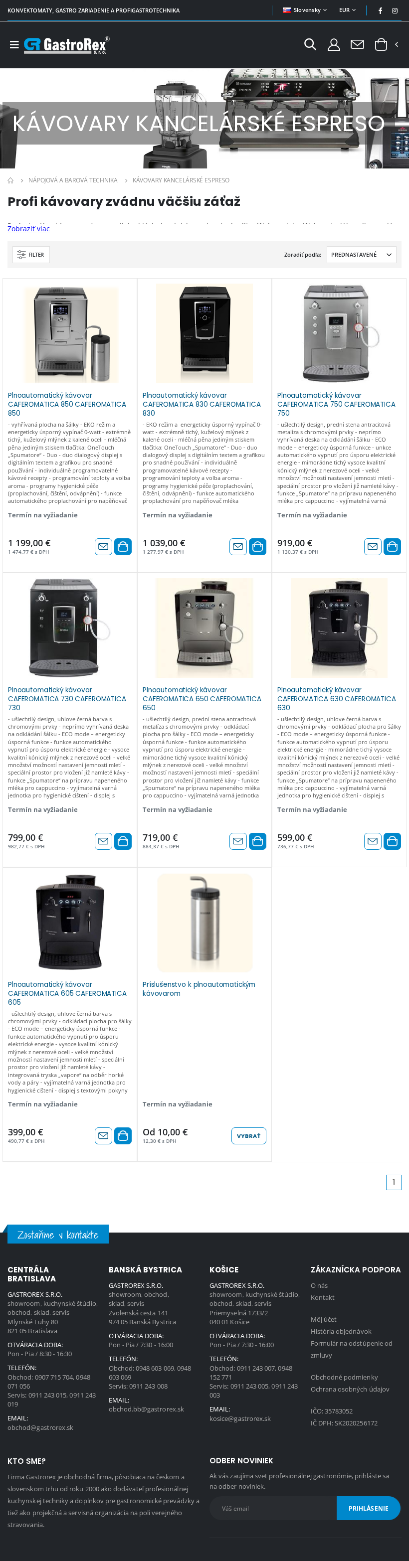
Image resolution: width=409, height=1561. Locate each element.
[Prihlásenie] (334, 44)
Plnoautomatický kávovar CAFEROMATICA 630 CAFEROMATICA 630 (336, 698)
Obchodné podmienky (344, 1377)
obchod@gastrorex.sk (40, 1427)
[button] (310, 45)
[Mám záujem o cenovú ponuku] (103, 546)
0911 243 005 (249, 1386)
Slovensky (307, 9)
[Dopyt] (357, 43)
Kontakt (323, 1297)
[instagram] (395, 10)
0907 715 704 (54, 1377)
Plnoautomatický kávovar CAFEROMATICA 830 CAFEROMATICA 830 (202, 403)
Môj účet (324, 1319)
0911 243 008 (148, 1386)
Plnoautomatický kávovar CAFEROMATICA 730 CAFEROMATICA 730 (67, 698)
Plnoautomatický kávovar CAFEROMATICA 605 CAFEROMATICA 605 (67, 992)
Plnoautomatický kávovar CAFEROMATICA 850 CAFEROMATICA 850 (67, 403)
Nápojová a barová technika (73, 180)
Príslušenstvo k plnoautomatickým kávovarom (199, 989)
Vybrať (249, 1136)
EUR (344, 9)
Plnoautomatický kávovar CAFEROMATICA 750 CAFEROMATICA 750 (336, 403)
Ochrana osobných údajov (350, 1389)
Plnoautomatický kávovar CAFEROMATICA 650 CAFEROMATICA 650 (202, 698)
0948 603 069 (155, 1368)
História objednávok (341, 1331)
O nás (319, 1285)
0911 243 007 (256, 1368)
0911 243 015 (47, 1395)
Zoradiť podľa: (302, 254)
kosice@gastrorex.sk (240, 1418)
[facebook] (380, 10)
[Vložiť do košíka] (123, 546)
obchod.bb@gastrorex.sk (146, 1409)
